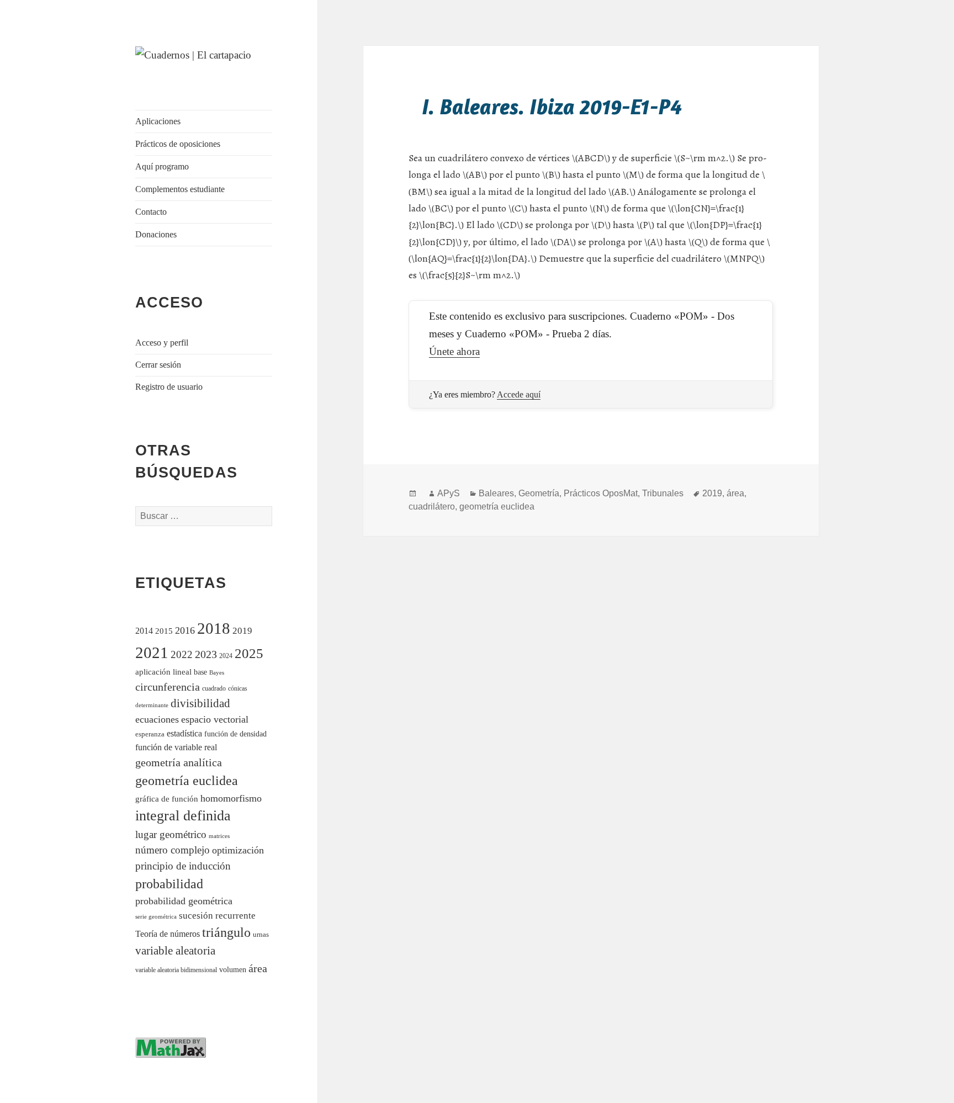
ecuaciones (157, 719)
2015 (164, 630)
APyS (448, 493)
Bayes (216, 673)
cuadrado (214, 688)
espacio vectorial (214, 719)
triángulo (226, 932)
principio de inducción (183, 866)
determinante (151, 705)
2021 (151, 652)
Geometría (538, 493)
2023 (206, 654)
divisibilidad (200, 703)
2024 (225, 656)
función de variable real (176, 747)
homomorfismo (231, 798)
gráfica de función (166, 798)
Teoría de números (167, 933)
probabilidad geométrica (183, 900)
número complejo (172, 850)
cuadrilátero (432, 506)
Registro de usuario (169, 386)
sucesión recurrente (217, 915)
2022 (182, 654)
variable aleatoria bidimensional (176, 970)
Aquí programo (162, 166)
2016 (185, 630)
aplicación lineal (163, 671)
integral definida (183, 816)
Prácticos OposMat (601, 493)
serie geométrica (156, 917)
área (257, 968)
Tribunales (662, 493)
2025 (249, 653)
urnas (261, 934)
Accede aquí (518, 394)
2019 (242, 630)
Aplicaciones (158, 121)
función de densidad (235, 734)
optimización (238, 850)
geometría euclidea (186, 780)
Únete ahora (454, 351)
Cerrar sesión (158, 364)
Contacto (151, 211)
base (200, 671)
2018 (213, 628)
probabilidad (169, 884)
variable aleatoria (175, 950)
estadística (184, 733)
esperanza (150, 734)
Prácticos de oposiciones (177, 144)
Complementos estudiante (180, 189)
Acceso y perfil (161, 342)
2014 (144, 630)
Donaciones (156, 234)
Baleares (496, 493)
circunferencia (167, 687)
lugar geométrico (170, 834)
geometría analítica (178, 762)
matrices (219, 835)
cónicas (237, 688)
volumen (232, 969)
